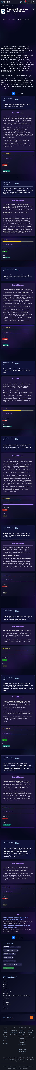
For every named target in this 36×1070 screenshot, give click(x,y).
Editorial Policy (5, 1035)
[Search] (29, 2)
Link (4, 1000)
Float (5, 984)
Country (6, 1002)
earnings (5, 345)
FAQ (5, 1038)
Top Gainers (22, 1032)
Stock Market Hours (22, 1052)
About (5, 1030)
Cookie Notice (13, 1032)
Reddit (31, 1034)
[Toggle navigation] (33, 2)
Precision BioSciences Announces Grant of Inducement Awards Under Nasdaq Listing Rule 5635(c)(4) (16, 535)
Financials (12, 19)
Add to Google (31, 1037)
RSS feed (30, 1030)
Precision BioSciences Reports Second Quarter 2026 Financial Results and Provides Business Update (18, 276)
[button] (21, 2)
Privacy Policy (13, 1034)
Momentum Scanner (22, 1041)
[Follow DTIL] (33, 9)
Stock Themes (22, 1044)
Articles (22, 1030)
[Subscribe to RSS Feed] (31, 1017)
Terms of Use (13, 1030)
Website (6, 998)
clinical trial (6, 171)
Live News (22, 1047)
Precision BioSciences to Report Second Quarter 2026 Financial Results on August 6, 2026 (16, 370)
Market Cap (7, 980)
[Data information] (16, 977)
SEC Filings (26, 19)
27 (22, 93)
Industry (6, 989)
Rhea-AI (5, 1040)
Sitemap (5, 1043)
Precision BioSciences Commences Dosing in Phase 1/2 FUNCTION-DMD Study (17, 105)
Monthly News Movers (22, 1037)
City (4, 1007)
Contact (5, 1032)
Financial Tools (22, 1049)
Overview (4, 19)
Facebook (30, 1032)
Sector (5, 993)
